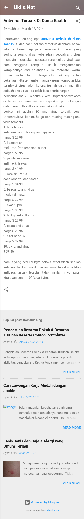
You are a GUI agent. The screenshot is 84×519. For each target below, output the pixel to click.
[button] (78, 21)
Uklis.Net (24, 7)
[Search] (78, 8)
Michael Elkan (51, 510)
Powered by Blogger (44, 502)
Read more (72, 372)
